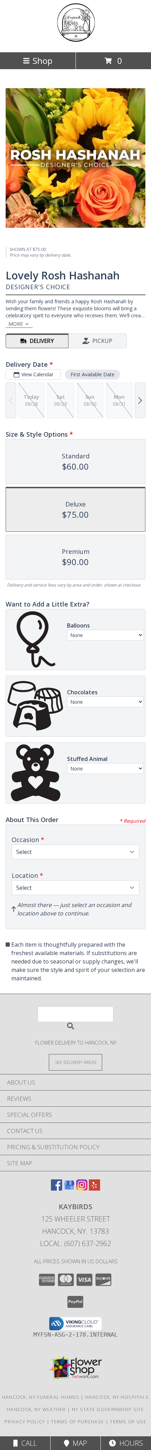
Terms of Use (128, 1421)
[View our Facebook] (56, 1188)
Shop (42, 60)
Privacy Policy (25, 1421)
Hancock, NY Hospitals (117, 1397)
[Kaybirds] (75, 42)
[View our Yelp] (94, 1188)
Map (78, 1443)
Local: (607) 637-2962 (75, 1243)
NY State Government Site (108, 1409)
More (15, 323)
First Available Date (92, 374)
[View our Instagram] (81, 1188)
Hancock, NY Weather (36, 1409)
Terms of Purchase (77, 1421)
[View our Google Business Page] (69, 1188)
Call (27, 1443)
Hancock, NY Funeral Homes (41, 1397)
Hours (129, 1443)
